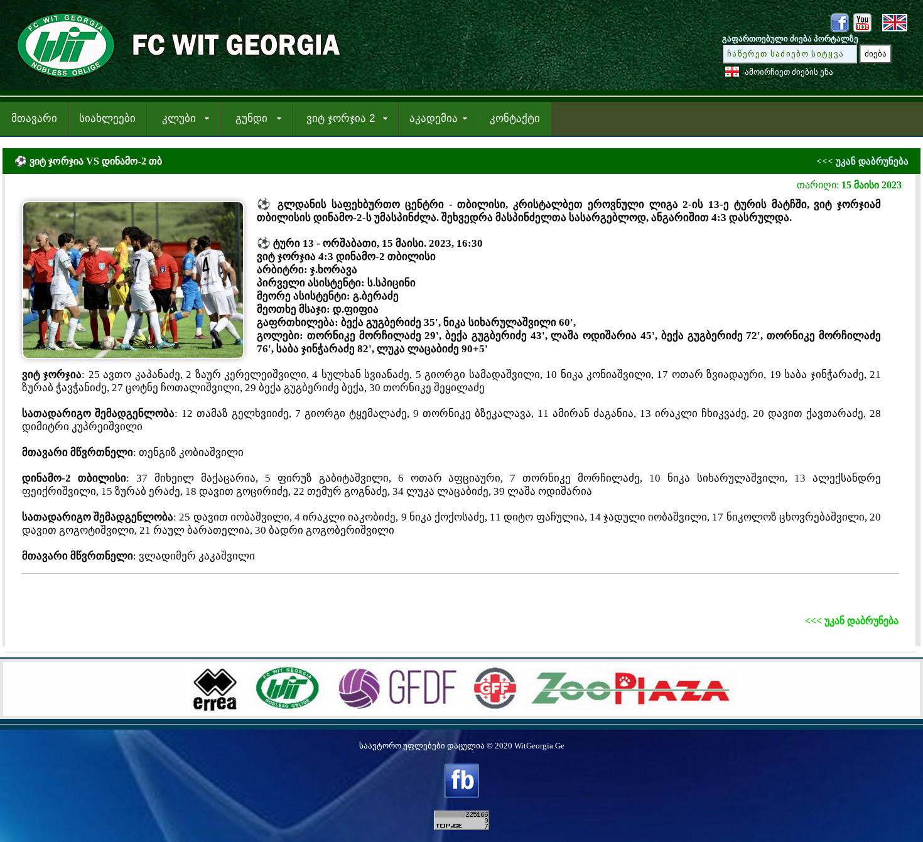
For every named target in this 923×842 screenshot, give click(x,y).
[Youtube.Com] (862, 29)
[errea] (215, 710)
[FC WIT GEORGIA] (287, 710)
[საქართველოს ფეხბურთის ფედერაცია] (495, 710)
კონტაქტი (515, 118)
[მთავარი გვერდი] (174, 79)
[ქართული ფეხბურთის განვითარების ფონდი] (396, 710)
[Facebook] (839, 29)
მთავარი (34, 118)
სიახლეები (107, 118)
